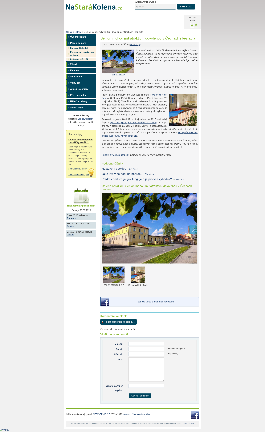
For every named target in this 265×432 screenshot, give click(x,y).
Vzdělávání (76, 76)
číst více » (133, 169)
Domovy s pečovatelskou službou (82, 53)
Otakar (70, 234)
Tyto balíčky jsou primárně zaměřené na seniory (133, 122)
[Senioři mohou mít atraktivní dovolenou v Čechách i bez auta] (149, 228)
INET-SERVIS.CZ (101, 414)
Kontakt (126, 414)
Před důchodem (78, 95)
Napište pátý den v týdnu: (114, 388)
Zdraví (73, 64)
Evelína (71, 226)
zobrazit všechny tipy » (78, 174)
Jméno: (119, 344)
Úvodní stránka (78, 37)
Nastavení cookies (114, 168)
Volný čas (75, 83)
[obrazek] (118, 61)
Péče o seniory (78, 43)
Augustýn (72, 218)
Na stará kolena (90, 8)
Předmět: (118, 354)
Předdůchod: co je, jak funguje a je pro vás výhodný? (137, 179)
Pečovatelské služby (80, 59)
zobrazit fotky (118, 75)
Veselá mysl (76, 107)
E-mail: (119, 349)
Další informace (188, 424)
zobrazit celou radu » (77, 169)
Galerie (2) (135, 44)
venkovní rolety (85, 119)
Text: (120, 359)
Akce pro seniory (79, 89)
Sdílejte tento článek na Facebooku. (155, 301)
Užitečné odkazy (79, 101)
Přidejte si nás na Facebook (115, 155)
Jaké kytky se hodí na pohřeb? (122, 173)
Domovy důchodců (79, 48)
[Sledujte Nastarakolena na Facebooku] (195, 415)
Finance (74, 70)
